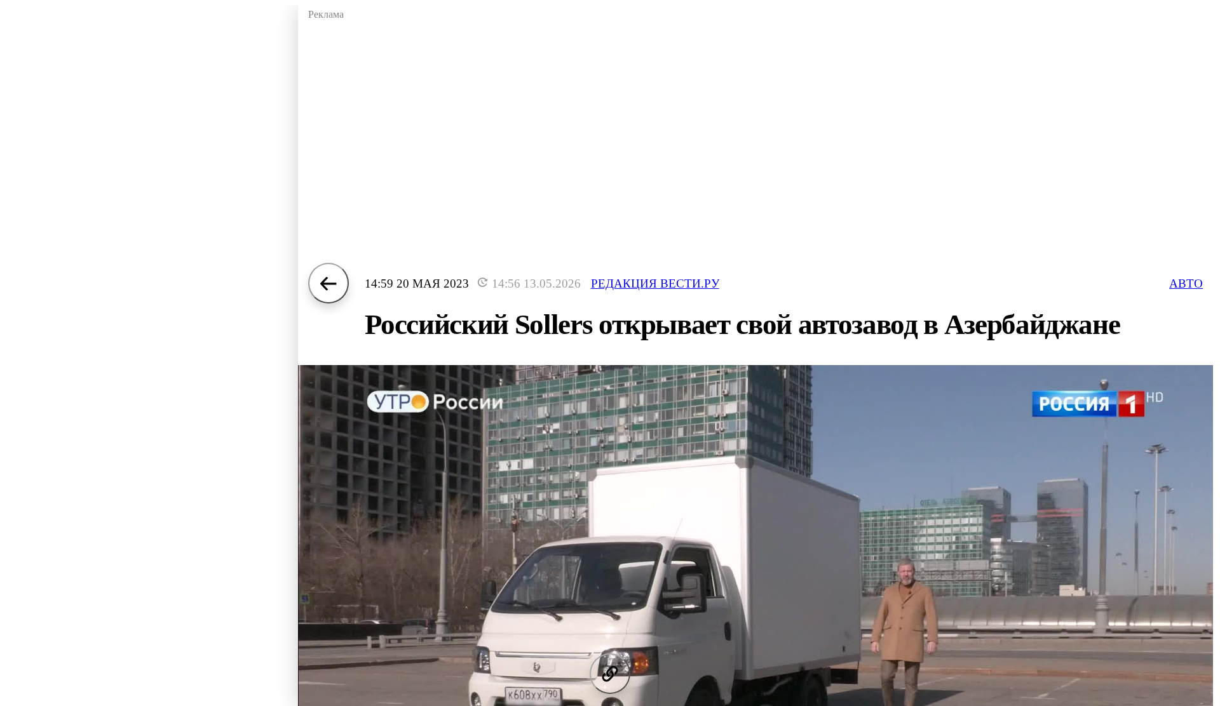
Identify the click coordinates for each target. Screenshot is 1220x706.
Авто (1186, 283)
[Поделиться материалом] (610, 673)
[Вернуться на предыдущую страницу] (328, 283)
